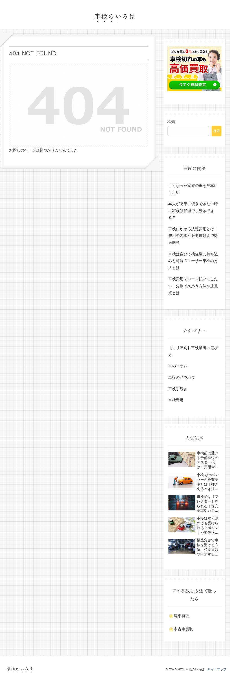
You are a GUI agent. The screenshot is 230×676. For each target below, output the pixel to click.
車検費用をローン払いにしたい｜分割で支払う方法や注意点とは (193, 286)
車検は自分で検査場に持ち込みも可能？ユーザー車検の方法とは (193, 261)
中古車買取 (183, 629)
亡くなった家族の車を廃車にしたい (193, 189)
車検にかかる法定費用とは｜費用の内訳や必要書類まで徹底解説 (193, 236)
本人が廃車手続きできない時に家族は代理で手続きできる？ (193, 211)
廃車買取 (181, 616)
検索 (171, 122)
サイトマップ (217, 669)
